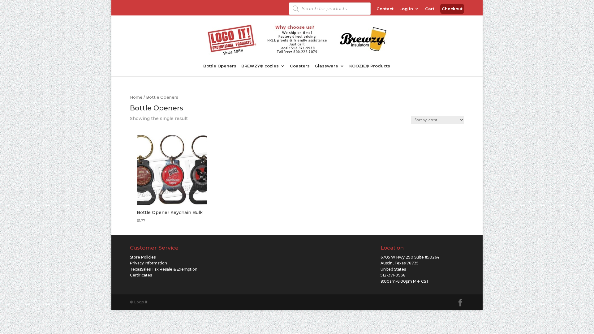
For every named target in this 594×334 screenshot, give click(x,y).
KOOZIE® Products (369, 66)
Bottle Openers (219, 66)
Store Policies (143, 257)
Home (136, 97)
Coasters (300, 66)
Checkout (452, 9)
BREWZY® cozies (260, 66)
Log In (406, 9)
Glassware (326, 66)
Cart (429, 9)
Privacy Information (148, 263)
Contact (385, 9)
